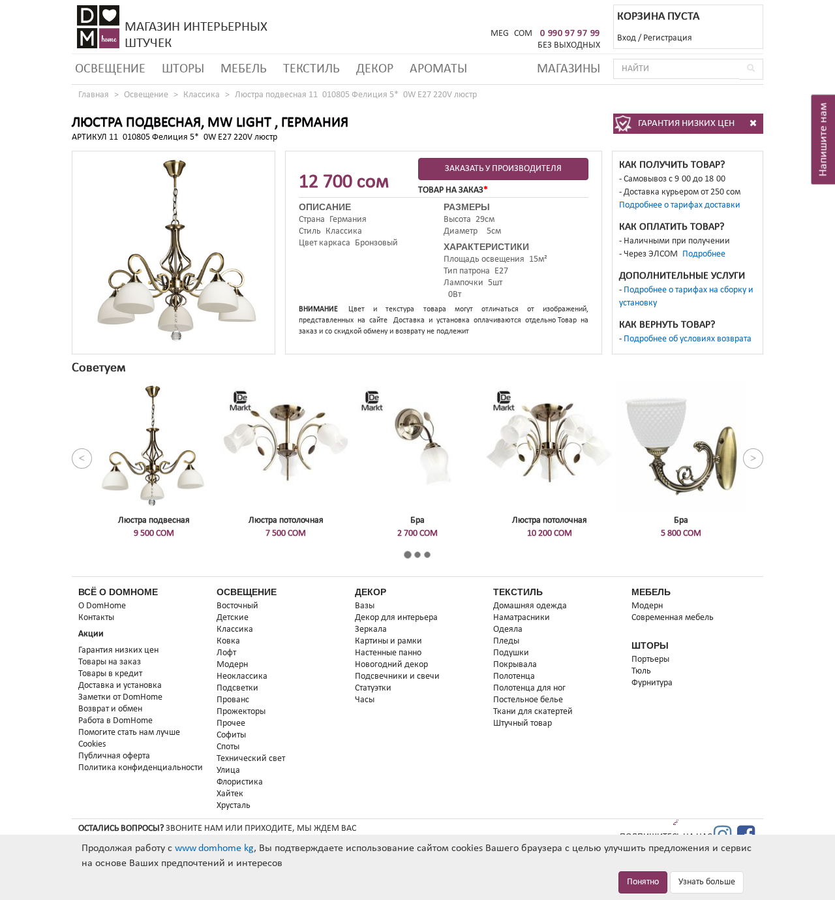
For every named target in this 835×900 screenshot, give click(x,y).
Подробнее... (707, 254)
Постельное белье (528, 700)
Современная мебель (672, 618)
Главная (93, 95)
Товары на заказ (109, 662)
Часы (364, 700)
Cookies (92, 744)
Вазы (364, 606)
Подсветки (237, 688)
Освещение (110, 69)
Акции (91, 634)
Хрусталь (233, 806)
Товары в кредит (110, 674)
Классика (201, 95)
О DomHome (102, 606)
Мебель (243, 69)
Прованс (233, 700)
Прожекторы (241, 712)
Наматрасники (521, 618)
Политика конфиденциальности (140, 768)
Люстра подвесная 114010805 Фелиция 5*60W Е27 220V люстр (356, 95)
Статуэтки (373, 688)
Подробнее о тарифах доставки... (683, 205)
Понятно (643, 882)
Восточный (237, 606)
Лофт (226, 653)
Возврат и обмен (110, 709)
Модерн (232, 665)
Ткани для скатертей (533, 712)
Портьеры (650, 659)
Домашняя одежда (530, 606)
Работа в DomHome (115, 721)
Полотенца (514, 676)
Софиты (231, 735)
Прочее (231, 723)
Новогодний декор (391, 665)
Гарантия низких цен (118, 650)
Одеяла (508, 629)
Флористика (240, 782)
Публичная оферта (114, 756)
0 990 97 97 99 (570, 34)
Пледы (506, 641)
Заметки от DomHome (120, 697)
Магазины (568, 69)
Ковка (228, 641)
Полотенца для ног (529, 688)
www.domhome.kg (214, 848)
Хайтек (230, 794)
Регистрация (667, 38)
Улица (228, 770)
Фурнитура (652, 683)
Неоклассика (242, 676)
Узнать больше (706, 882)
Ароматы (438, 69)
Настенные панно (388, 653)
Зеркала (371, 629)
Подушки (511, 653)
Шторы (183, 69)
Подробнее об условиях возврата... (691, 339)
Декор (374, 69)
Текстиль (311, 69)
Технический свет (251, 759)
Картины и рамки (388, 641)
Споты (228, 747)
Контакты (96, 618)
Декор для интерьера (396, 618)
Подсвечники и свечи (397, 676)
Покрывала (515, 665)
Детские (233, 618)
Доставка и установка (120, 686)
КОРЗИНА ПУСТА (658, 16)
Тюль (641, 671)
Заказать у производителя (503, 169)
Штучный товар (522, 723)
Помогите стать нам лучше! (130, 732)
